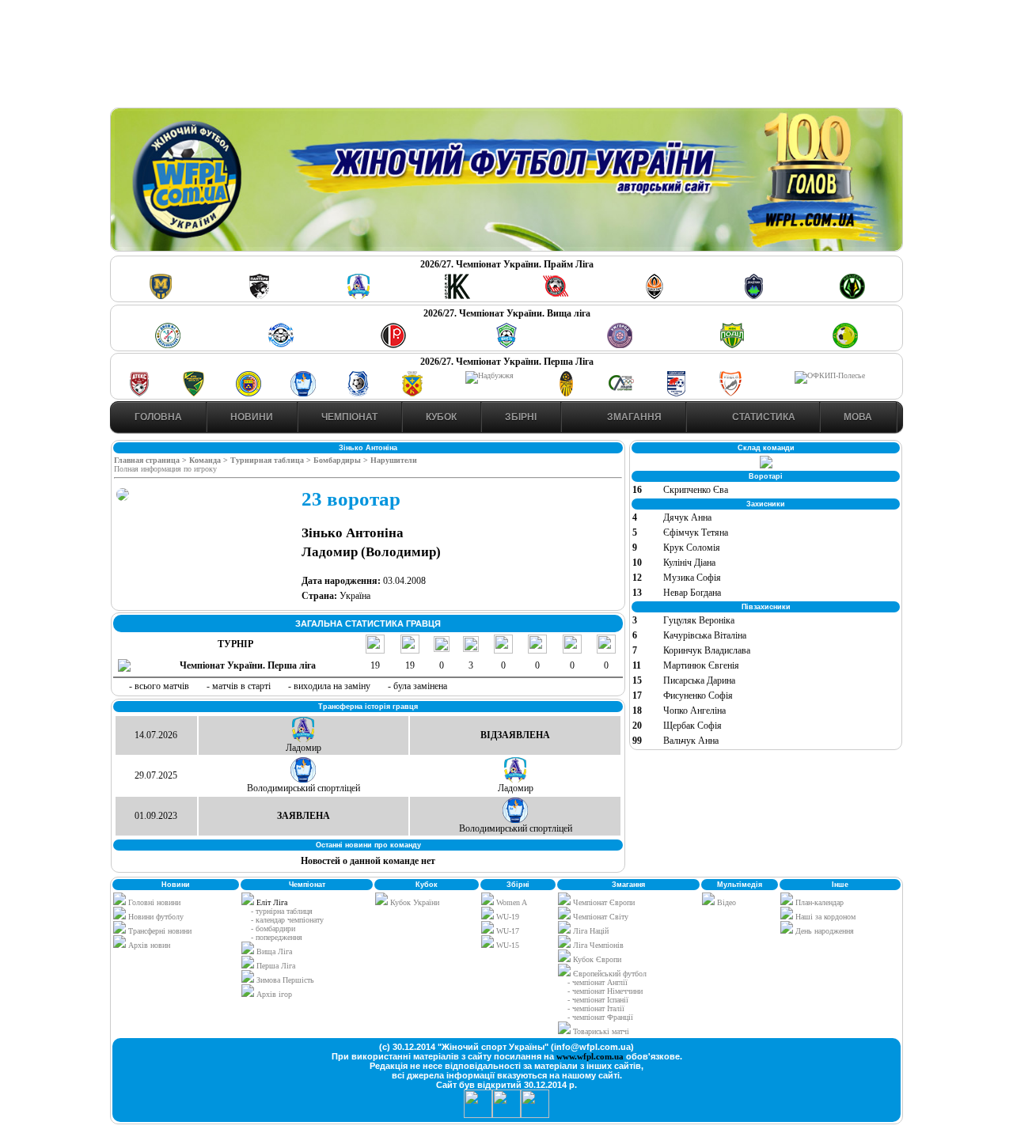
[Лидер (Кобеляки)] (412, 393)
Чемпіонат (349, 417)
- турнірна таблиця (282, 911)
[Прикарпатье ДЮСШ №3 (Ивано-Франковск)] (194, 393)
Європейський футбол (609, 973)
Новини (251, 417)
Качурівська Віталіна (704, 635)
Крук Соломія (691, 547)
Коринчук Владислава (706, 650)
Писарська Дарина (699, 680)
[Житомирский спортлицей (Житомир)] (621, 393)
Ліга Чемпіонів (597, 945)
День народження (823, 931)
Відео (725, 902)
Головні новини (153, 902)
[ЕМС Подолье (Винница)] (393, 345)
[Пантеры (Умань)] (259, 296)
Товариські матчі (600, 1031)
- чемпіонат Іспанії (597, 999)
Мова (858, 417)
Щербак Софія (692, 725)
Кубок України (414, 902)
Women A (510, 902)
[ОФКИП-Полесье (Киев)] (830, 375)
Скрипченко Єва (695, 489)
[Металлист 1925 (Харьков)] (160, 296)
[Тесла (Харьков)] (730, 393)
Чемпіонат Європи (603, 902)
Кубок (441, 417)
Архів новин (148, 945)
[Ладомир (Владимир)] (358, 296)
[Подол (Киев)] (732, 345)
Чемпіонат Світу (599, 916)
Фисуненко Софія (698, 695)
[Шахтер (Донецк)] (654, 296)
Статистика (762, 417)
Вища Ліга (274, 951)
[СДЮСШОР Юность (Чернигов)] (506, 345)
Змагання (633, 417)
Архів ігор (274, 994)
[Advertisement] (506, 56)
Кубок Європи (596, 959)
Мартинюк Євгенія (701, 665)
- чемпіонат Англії (597, 982)
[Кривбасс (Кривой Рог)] (555, 296)
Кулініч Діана (689, 562)
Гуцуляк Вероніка (698, 620)
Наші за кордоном (824, 916)
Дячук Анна (687, 517)
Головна (158, 417)
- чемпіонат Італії (595, 1008)
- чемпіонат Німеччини (605, 991)
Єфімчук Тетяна (695, 532)
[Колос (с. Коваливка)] (457, 296)
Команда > (209, 460)
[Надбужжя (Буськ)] (489, 375)
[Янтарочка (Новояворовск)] (248, 393)
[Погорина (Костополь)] (845, 345)
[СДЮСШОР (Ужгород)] (676, 393)
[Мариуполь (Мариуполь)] (281, 345)
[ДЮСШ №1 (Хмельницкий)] (167, 345)
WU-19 (506, 916)
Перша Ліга (275, 965)
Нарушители (393, 460)
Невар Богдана (692, 592)
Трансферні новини (159, 931)
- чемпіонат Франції (600, 1017)
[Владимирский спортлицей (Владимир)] (303, 393)
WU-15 (506, 945)
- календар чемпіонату (287, 919)
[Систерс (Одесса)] (753, 296)
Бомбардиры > (341, 460)
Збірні (521, 417)
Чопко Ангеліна (694, 710)
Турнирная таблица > (271, 460)
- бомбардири (273, 928)
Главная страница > (151, 460)
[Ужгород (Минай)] (619, 345)
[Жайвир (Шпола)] (566, 393)
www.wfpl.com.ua (590, 1056)
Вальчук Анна (691, 740)
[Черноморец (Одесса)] (357, 393)
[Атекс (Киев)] (139, 393)
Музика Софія (692, 577)
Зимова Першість (285, 980)
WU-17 (506, 931)
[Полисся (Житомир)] (852, 296)
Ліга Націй (590, 931)
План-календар (818, 902)
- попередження (276, 937)
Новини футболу (155, 916)
